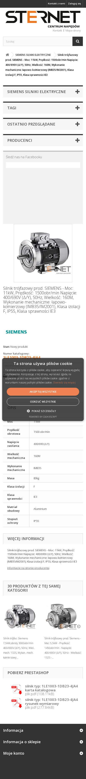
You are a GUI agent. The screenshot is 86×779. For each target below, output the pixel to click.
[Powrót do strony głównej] (7, 54)
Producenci (19, 140)
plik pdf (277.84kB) (51, 703)
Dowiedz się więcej (64, 382)
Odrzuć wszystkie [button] (43, 401)
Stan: (6, 346)
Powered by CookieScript (43, 416)
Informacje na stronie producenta (28, 568)
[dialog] (43, 389)
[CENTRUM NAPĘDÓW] (43, 19)
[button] (43, 411)
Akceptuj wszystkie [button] (43, 391)
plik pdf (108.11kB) (51, 690)
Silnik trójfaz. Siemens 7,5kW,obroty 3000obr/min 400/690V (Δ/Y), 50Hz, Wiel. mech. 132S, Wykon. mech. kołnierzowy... (18, 648)
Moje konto (13, 753)
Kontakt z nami (56, 3)
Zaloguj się (74, 3)
